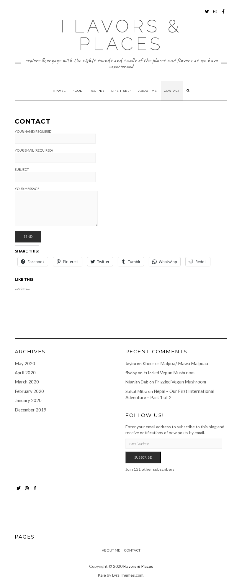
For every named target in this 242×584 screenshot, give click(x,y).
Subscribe (143, 457)
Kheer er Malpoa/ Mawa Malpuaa (175, 363)
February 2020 (29, 391)
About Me (147, 91)
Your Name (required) (34, 131)
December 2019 (30, 409)
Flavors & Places (121, 35)
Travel (59, 91)
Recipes (96, 91)
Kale (102, 575)
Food (78, 91)
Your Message (27, 189)
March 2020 (27, 381)
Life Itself (121, 91)
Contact (172, 91)
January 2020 (28, 400)
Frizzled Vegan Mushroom (168, 372)
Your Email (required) (34, 150)
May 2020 (25, 363)
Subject (22, 169)
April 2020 (25, 372)
